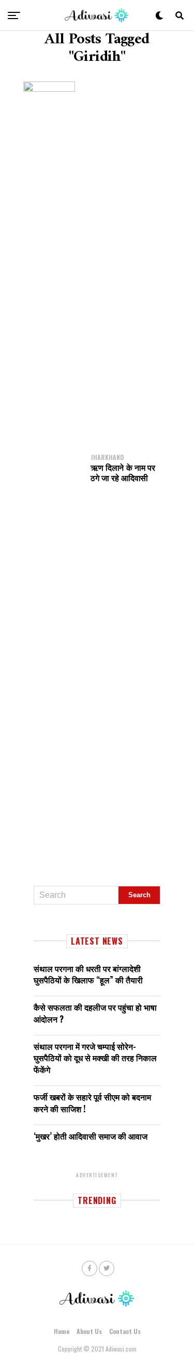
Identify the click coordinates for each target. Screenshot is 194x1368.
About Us (89, 1331)
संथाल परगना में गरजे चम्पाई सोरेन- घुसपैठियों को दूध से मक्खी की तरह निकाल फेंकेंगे (95, 1058)
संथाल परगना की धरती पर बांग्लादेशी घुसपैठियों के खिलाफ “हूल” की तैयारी (88, 974)
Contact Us (125, 1331)
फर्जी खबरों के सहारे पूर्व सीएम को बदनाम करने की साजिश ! (92, 1102)
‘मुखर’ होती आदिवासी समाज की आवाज (90, 1136)
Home (61, 1331)
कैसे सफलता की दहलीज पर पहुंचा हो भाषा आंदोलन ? (95, 1013)
